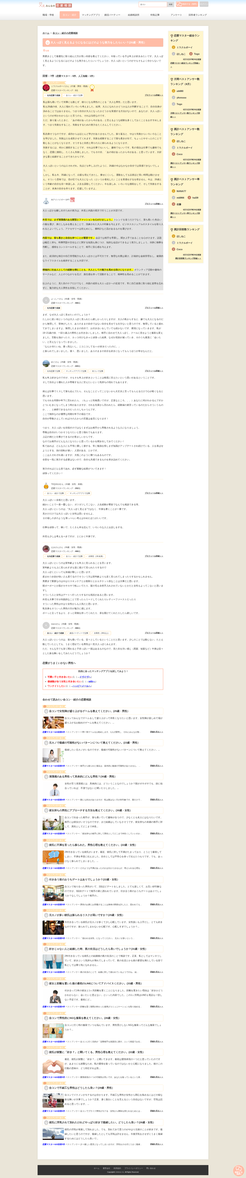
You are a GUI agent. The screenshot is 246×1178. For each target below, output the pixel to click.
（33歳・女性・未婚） (67, 484)
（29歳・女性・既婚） (65, 362)
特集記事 (155, 15)
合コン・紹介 (69, 15)
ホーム (96, 1168)
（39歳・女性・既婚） (67, 547)
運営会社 (106, 1168)
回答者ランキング (198, 15)
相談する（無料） (190, 4)
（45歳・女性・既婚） (67, 299)
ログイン (204, 4)
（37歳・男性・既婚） (70, 86)
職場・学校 (48, 15)
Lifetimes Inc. (120, 1172)
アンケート (176, 15)
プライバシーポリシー (133, 1168)
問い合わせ (151, 1168)
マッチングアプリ (91, 15)
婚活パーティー (112, 15)
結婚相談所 (133, 15)
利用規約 (117, 1168)
